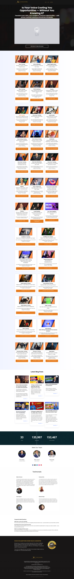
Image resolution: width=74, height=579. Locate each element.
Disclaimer (37, 574)
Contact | (44, 574)
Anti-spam (41, 574)
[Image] (21, 181)
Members (46, 574)
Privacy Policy (34, 574)
